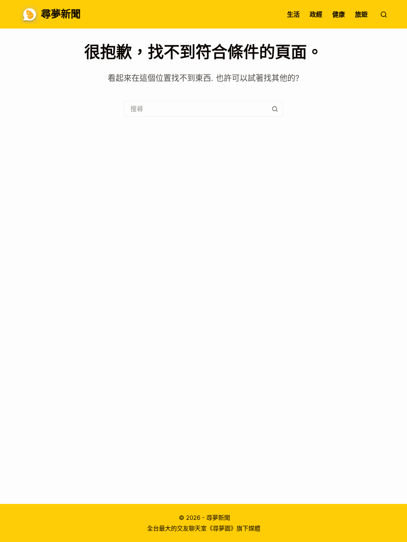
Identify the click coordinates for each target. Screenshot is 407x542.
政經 (316, 14)
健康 (338, 14)
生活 (293, 14)
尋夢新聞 (61, 14)
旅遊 (361, 14)
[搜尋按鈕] (275, 109)
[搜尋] (384, 14)
